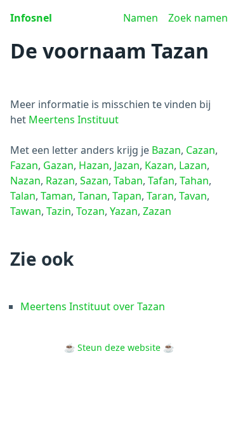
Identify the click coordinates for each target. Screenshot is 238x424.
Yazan (124, 211)
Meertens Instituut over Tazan (92, 306)
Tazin (58, 211)
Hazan (94, 165)
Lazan (193, 165)
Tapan (127, 196)
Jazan (127, 165)
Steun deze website (119, 347)
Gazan (58, 165)
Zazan (157, 211)
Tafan (161, 181)
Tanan (92, 196)
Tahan (194, 181)
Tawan (25, 211)
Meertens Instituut (74, 120)
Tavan (193, 196)
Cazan (200, 150)
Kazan (159, 165)
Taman (57, 196)
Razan (60, 181)
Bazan (166, 150)
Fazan (24, 165)
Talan (23, 196)
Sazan (94, 181)
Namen (140, 18)
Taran (160, 196)
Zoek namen (198, 18)
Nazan (25, 181)
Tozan (90, 211)
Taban (128, 181)
